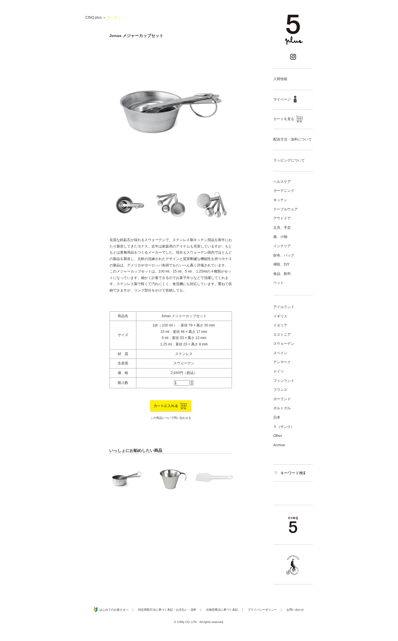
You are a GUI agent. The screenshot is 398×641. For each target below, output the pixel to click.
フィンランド (283, 381)
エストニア (282, 335)
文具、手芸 (282, 228)
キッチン (114, 17)
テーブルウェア (285, 209)
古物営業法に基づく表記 (222, 609)
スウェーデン (283, 344)
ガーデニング (283, 191)
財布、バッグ (283, 255)
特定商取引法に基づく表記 (155, 609)
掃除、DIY (281, 264)
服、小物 (280, 237)
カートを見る (283, 119)
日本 (276, 417)
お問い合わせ (295, 609)
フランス (280, 390)
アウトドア (282, 218)
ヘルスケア (282, 182)
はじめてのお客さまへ (113, 609)
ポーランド (282, 399)
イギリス (280, 316)
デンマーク (282, 362)
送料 (193, 609)
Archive (279, 445)
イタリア (280, 325)
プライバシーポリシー (262, 609)
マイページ (282, 99)
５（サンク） (283, 427)
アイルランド (283, 307)
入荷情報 (280, 79)
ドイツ (278, 371)
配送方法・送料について (292, 139)
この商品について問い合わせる (170, 417)
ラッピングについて (289, 160)
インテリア (282, 246)
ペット (278, 283)
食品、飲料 (282, 274)
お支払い (182, 609)
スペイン (280, 353)
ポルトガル (282, 408)
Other (277, 436)
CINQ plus (93, 17)
